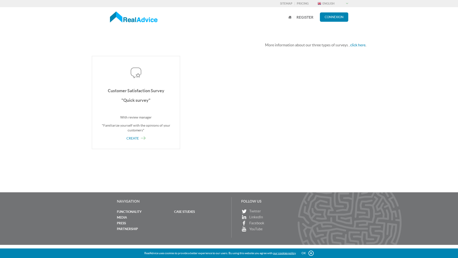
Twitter (255, 211)
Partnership (127, 229)
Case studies (184, 212)
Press (121, 223)
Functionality (129, 212)
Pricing (303, 3)
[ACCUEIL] (290, 17)
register (305, 17)
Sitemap (286, 3)
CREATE (133, 138)
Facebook (256, 223)
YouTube (256, 229)
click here (357, 45)
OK (304, 253)
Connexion (334, 17)
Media (122, 217)
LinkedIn (256, 217)
